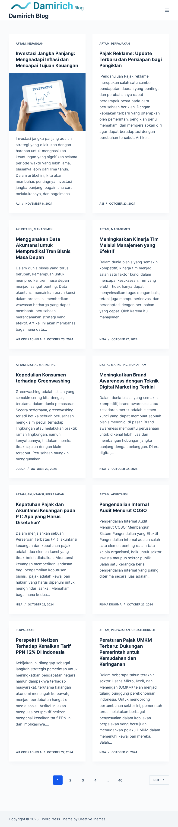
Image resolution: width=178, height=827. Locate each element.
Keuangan (35, 43)
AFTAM (21, 43)
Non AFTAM (137, 364)
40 (120, 780)
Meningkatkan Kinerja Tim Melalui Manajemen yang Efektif (129, 245)
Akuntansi (24, 229)
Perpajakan (120, 43)
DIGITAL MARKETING (41, 364)
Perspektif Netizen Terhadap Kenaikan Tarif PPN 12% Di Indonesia (43, 646)
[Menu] (167, 10)
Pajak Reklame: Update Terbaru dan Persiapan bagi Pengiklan (130, 59)
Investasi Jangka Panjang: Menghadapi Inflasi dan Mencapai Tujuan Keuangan (47, 59)
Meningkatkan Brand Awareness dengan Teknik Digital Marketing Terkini (129, 381)
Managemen (43, 229)
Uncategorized (143, 630)
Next (157, 780)
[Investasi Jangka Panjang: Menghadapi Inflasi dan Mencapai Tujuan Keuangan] (47, 102)
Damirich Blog (29, 15)
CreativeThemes (91, 819)
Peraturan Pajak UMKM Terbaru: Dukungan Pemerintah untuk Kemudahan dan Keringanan (125, 652)
